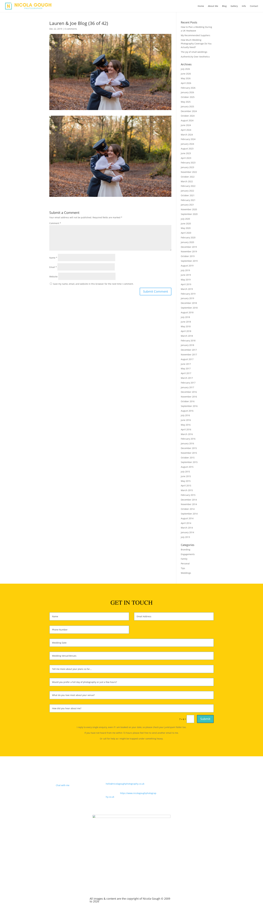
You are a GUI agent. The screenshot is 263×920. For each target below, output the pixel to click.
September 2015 (189, 462)
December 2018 (189, 303)
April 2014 (186, 523)
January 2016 (187, 443)
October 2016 (188, 401)
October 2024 (188, 115)
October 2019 (188, 256)
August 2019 (187, 265)
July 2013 (185, 537)
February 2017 (188, 382)
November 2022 (189, 172)
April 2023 (186, 158)
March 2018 (187, 335)
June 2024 (186, 125)
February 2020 (188, 237)
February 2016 (188, 438)
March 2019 (187, 289)
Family (184, 558)
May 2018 (186, 326)
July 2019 (185, 270)
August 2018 (187, 312)
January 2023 (187, 167)
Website (53, 276)
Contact (254, 6)
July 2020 (185, 218)
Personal (185, 563)
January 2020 (187, 242)
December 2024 (189, 111)
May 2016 (186, 424)
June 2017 (186, 363)
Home (201, 6)
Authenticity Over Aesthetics (195, 56)
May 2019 (186, 279)
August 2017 (187, 359)
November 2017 (189, 354)
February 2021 (188, 200)
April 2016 (186, 429)
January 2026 (187, 92)
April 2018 (186, 331)
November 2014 (189, 504)
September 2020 (189, 214)
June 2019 (186, 274)
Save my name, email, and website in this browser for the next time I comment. (93, 283)
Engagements (188, 554)
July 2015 (185, 471)
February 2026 (188, 87)
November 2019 (189, 251)
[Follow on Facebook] (199, 784)
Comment (55, 223)
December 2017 (189, 349)
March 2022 (187, 181)
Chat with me (62, 785)
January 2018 (187, 345)
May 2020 (186, 228)
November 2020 (189, 209)
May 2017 (186, 368)
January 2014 (187, 532)
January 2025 (187, 106)
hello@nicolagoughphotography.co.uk (125, 783)
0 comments (71, 28)
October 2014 (188, 508)
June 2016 (186, 420)
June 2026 (186, 73)
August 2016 (187, 410)
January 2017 (187, 387)
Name (53, 257)
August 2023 (187, 148)
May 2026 (186, 78)
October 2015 (188, 457)
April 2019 (186, 284)
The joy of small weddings (194, 51)
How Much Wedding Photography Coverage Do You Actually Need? (196, 43)
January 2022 (187, 190)
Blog (224, 6)
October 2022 (188, 176)
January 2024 (187, 143)
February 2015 (188, 495)
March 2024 (187, 134)
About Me (213, 6)
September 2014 (189, 513)
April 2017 (186, 373)
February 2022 (188, 186)
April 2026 (186, 83)
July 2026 (185, 68)
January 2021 (187, 204)
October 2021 (188, 195)
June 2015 (186, 476)
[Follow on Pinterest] (211, 784)
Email (53, 267)
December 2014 (189, 499)
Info (244, 6)
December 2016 (189, 391)
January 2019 (187, 298)
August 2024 (187, 120)
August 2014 (187, 518)
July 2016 (185, 415)
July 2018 (185, 317)
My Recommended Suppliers (195, 35)
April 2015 (186, 485)
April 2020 (186, 232)
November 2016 (189, 396)
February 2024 (188, 139)
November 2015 (189, 452)
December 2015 (189, 448)
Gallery (234, 6)
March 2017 (187, 377)
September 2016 (189, 406)
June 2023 (186, 153)
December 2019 (189, 246)
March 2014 (187, 527)
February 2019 (188, 293)
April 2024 (186, 129)
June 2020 (186, 223)
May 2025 (186, 101)
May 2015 (186, 481)
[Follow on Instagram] (205, 784)
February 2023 (188, 162)
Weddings (186, 572)
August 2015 (187, 466)
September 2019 (189, 260)
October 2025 (188, 97)
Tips (183, 568)
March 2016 (187, 434)
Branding (185, 549)
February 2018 (188, 340)
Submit (205, 719)
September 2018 (189, 307)
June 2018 (186, 321)
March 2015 (187, 490)
